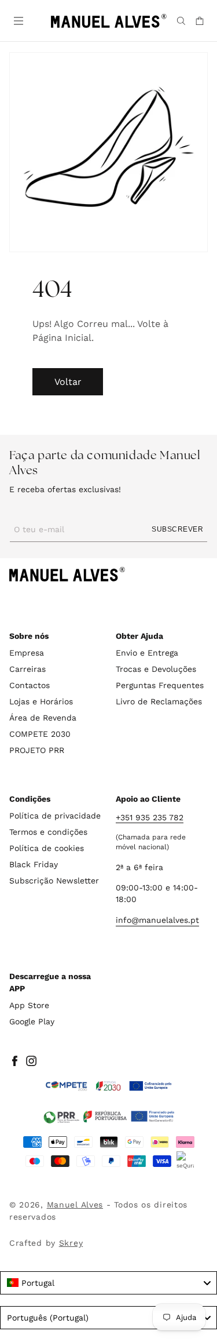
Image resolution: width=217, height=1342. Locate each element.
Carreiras (27, 669)
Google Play (31, 1021)
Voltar (68, 381)
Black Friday (33, 864)
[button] (17, 20)
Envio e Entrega (147, 652)
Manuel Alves (75, 1204)
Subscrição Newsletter (54, 880)
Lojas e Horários (41, 701)
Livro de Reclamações (159, 701)
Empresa (26, 652)
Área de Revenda (42, 717)
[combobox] (108, 1282)
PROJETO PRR (36, 750)
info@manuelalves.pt (157, 920)
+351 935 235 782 (149, 817)
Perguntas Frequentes (160, 685)
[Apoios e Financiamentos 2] (108, 1116)
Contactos (29, 685)
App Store (29, 1005)
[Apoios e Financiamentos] (108, 1086)
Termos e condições (48, 832)
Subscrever (177, 529)
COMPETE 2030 (40, 734)
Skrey (71, 1243)
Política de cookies (46, 848)
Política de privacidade (55, 815)
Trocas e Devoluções (156, 669)
